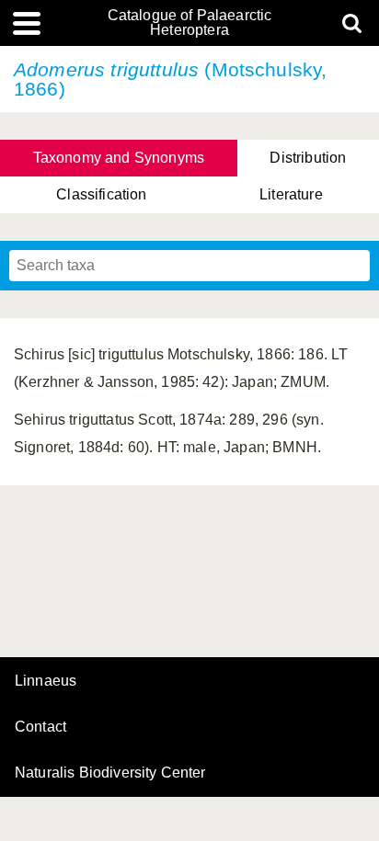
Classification (101, 194)
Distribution (308, 157)
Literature (291, 194)
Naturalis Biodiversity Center (110, 773)
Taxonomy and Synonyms (118, 157)
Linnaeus (45, 681)
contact (40, 726)
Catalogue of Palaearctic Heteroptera (190, 23)
